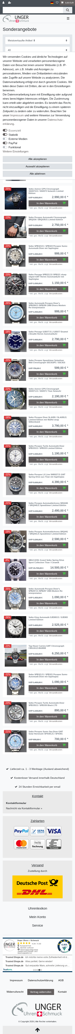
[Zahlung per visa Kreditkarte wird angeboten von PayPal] (54, 831)
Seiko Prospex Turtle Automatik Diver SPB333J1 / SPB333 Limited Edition (46, 447)
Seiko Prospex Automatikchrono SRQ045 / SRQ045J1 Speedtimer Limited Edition (48, 504)
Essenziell (15, 130)
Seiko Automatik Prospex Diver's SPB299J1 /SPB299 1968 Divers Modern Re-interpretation (47, 305)
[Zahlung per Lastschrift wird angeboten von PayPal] (37, 831)
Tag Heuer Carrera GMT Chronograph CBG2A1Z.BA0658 (46, 647)
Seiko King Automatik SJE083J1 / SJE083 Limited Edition (48, 618)
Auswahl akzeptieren (38, 166)
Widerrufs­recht (15, 991)
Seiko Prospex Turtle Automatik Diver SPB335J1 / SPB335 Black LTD (46, 704)
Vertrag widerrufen (40, 991)
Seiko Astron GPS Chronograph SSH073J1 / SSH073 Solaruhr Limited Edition (46, 191)
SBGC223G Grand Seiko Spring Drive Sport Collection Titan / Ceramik (46, 561)
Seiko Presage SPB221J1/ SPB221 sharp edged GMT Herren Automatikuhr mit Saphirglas (47, 276)
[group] (16, 199)
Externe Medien (18, 138)
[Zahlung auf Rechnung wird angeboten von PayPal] (37, 844)
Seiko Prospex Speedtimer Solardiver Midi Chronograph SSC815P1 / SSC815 (47, 361)
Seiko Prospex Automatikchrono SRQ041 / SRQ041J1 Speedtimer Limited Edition (48, 533)
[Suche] (67, 10)
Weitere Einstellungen (15, 151)
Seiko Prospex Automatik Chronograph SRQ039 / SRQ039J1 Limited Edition (47, 218)
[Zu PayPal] (21, 831)
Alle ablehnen (37, 173)
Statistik (13, 134)
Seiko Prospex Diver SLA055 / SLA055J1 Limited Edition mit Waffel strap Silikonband (48, 419)
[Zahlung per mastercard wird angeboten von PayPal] (21, 844)
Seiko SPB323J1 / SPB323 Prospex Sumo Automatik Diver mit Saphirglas (48, 247)
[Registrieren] (10, 3)
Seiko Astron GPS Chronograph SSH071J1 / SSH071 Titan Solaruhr (45, 390)
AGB (61, 980)
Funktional (15, 147)
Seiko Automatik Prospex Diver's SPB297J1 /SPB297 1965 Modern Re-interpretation (46, 591)
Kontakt (62, 991)
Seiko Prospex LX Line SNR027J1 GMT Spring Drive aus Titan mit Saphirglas (47, 475)
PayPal (13, 143)
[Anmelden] (3, 3)
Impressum (17, 115)
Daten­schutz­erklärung (40, 980)
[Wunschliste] (57, 3)
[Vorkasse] (54, 844)
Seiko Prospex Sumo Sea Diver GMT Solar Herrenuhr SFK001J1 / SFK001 (46, 732)
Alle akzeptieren (37, 158)
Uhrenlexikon (37, 908)
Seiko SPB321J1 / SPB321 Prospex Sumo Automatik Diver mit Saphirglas (48, 675)
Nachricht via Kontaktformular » (24, 808)
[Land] (52, 3)
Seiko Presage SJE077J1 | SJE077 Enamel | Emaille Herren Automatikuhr (48, 333)
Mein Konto (37, 917)
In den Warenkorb (47, 203)
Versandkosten (55, 208)
